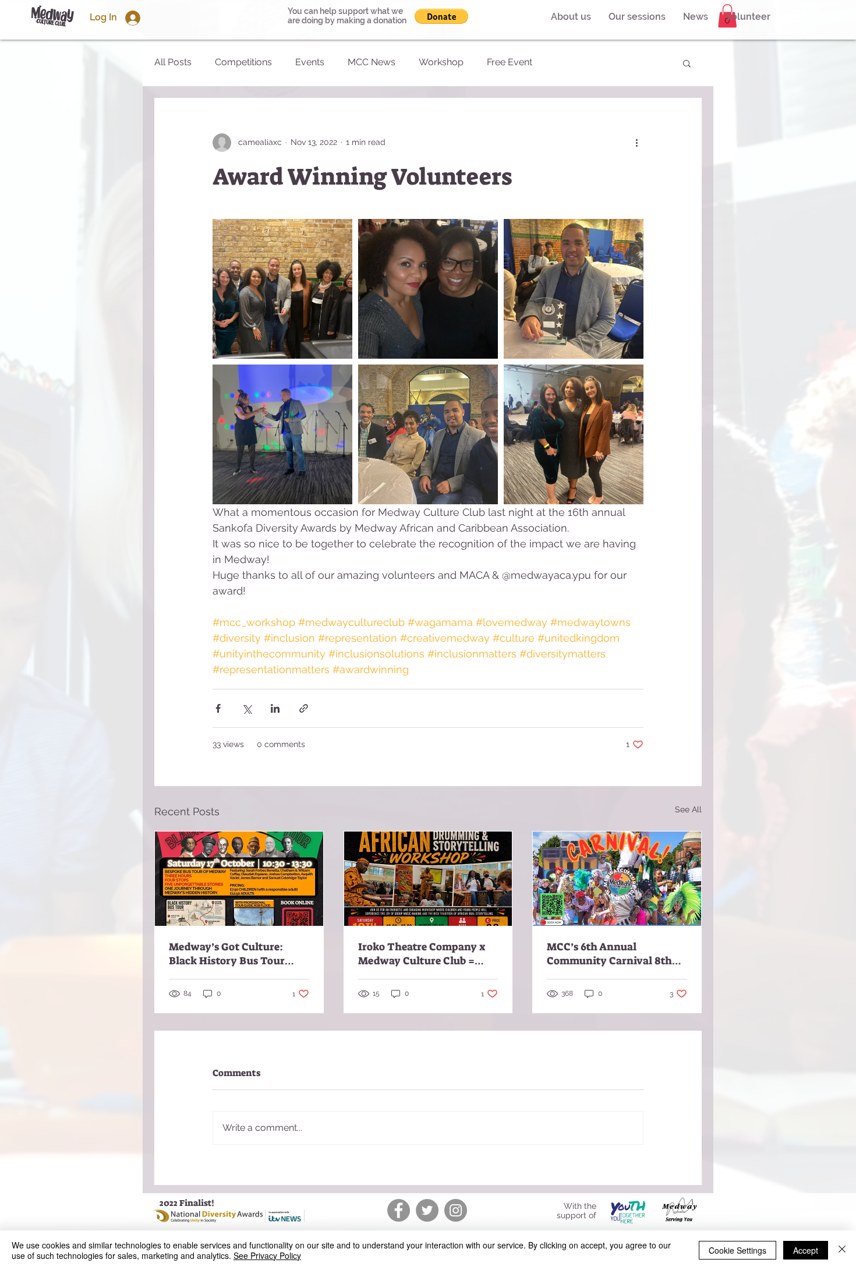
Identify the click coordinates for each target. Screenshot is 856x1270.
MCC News (371, 62)
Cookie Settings (737, 1250)
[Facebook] (398, 1210)
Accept (805, 1250)
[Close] (842, 1250)
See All (688, 809)
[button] (748, 16)
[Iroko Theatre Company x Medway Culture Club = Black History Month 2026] (428, 879)
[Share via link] (303, 708)
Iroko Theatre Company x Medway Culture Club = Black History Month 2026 (422, 954)
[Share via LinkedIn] (275, 708)
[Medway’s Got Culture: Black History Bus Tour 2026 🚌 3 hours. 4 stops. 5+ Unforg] (239, 879)
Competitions (243, 62)
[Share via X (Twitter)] (246, 708)
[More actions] (636, 143)
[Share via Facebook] (218, 708)
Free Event (509, 62)
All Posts (173, 62)
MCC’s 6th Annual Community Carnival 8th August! (609, 954)
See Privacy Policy (267, 1255)
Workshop (441, 62)
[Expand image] (282, 289)
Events (309, 62)
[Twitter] (427, 1210)
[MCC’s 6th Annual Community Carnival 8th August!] (617, 879)
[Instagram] (455, 1210)
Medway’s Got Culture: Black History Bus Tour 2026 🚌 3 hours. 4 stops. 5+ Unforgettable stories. (235, 954)
